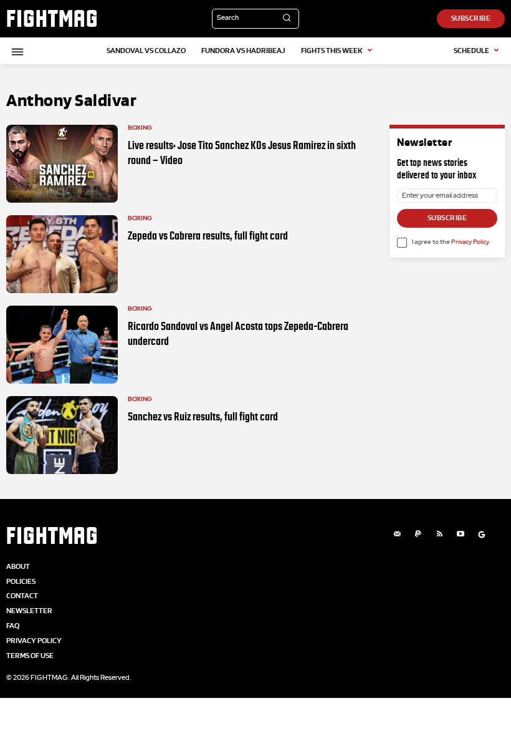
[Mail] (396, 534)
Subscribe (447, 217)
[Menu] (15, 52)
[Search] (286, 19)
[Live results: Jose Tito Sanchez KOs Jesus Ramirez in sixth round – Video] (62, 164)
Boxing (140, 128)
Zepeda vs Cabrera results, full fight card (208, 236)
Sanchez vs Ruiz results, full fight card (203, 416)
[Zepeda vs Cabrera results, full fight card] (62, 254)
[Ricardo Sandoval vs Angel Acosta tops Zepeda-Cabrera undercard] (62, 345)
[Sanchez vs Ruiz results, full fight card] (62, 435)
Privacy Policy (470, 242)
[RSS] (439, 534)
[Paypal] (418, 534)
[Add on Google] (481, 534)
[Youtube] (460, 534)
